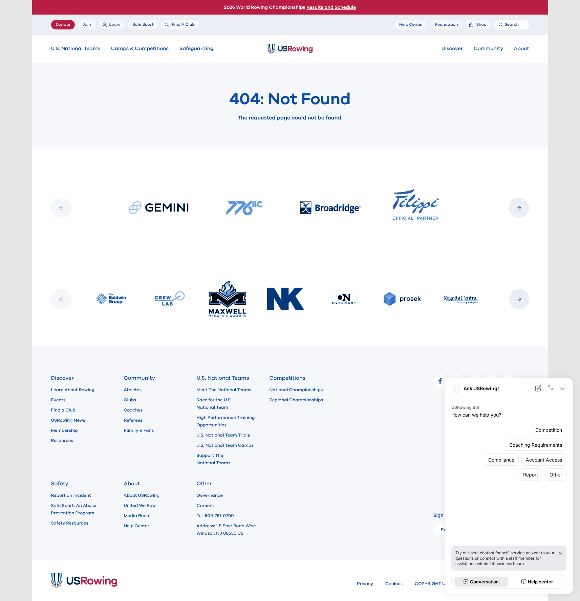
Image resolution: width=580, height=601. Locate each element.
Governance (210, 495)
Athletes (133, 390)
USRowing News (68, 420)
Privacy (365, 584)
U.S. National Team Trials (223, 435)
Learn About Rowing (73, 390)
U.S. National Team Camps (225, 445)
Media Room (137, 516)
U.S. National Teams (75, 48)
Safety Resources (69, 523)
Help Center (137, 526)
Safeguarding (196, 48)
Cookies (394, 584)
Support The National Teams (214, 459)
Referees (133, 420)
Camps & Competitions (140, 48)
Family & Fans (139, 430)
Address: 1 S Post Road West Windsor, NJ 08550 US (226, 529)
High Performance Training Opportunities (226, 421)
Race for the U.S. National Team (214, 403)
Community (488, 48)
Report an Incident (71, 495)
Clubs (130, 400)
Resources (62, 441)
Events (58, 400)
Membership (64, 430)
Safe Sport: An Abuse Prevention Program (73, 509)
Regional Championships (296, 400)
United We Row (140, 506)
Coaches (133, 410)
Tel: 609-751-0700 (215, 516)
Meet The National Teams (224, 390)
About (521, 48)
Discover (452, 48)
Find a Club (63, 410)
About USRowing (142, 495)
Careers (205, 506)
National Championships (296, 390)
